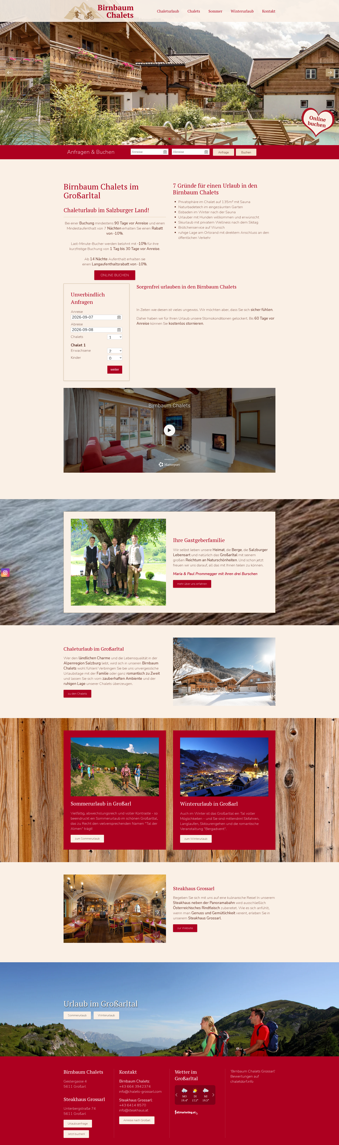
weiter (115, 369)
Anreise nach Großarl (136, 1120)
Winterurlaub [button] (242, 11)
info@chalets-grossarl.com (140, 1091)
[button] (9, 72)
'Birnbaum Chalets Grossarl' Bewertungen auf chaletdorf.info (252, 1076)
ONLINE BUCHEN (115, 275)
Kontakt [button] (268, 11)
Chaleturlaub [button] (168, 11)
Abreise (77, 324)
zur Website (185, 928)
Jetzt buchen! (76, 1134)
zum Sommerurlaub (87, 839)
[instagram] (5, 572)
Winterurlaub (106, 1015)
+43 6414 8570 (132, 1105)
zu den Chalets (77, 694)
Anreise (77, 311)
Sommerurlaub (77, 1015)
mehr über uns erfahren (192, 584)
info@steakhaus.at (133, 1110)
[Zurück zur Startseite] (99, 11)
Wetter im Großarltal (186, 1075)
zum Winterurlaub (195, 839)
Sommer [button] (215, 11)
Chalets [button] (194, 11)
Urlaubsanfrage (78, 1124)
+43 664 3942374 (135, 1086)
